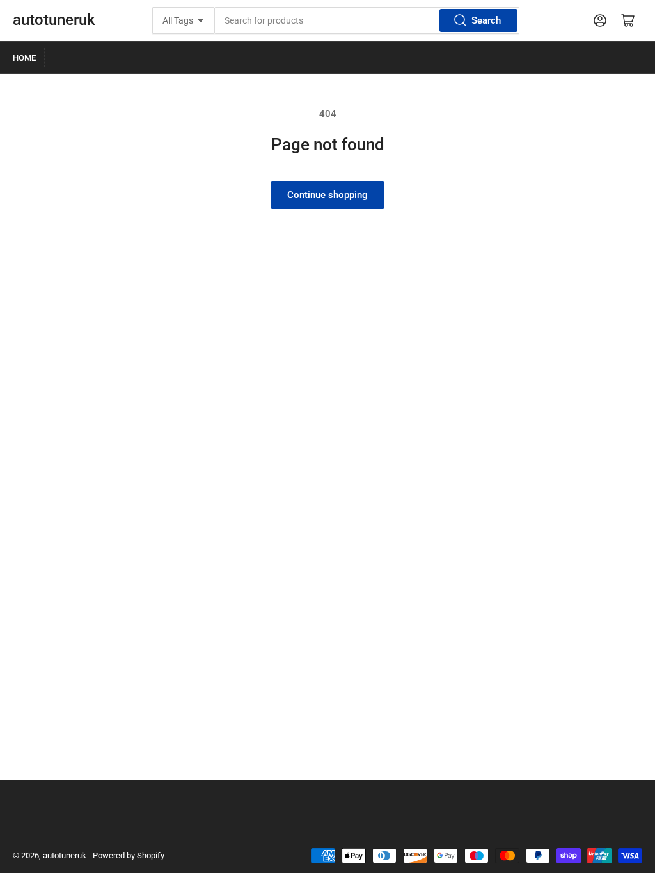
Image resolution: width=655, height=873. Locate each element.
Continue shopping (327, 195)
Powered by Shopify (128, 855)
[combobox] (366, 20)
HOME (24, 58)
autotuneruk (54, 20)
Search (486, 20)
